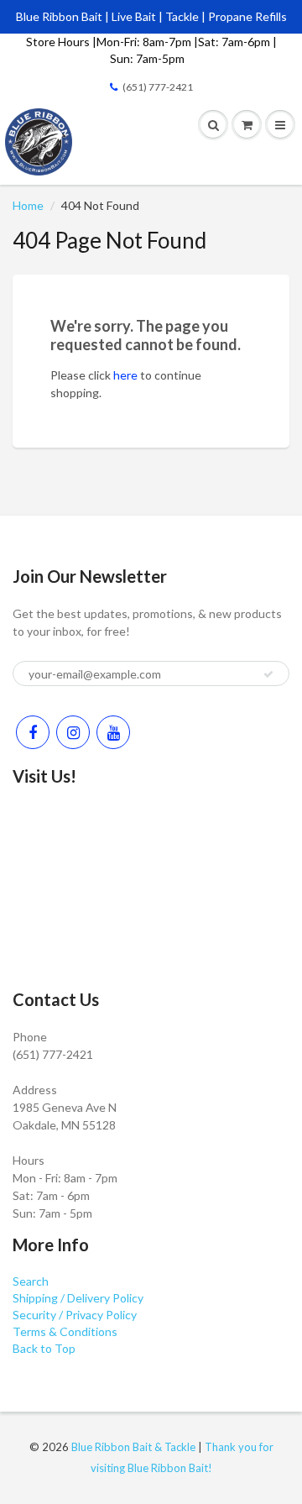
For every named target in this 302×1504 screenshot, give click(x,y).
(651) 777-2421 (157, 87)
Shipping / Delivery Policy (78, 1298)
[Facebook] (32, 732)
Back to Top (44, 1348)
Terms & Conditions (65, 1331)
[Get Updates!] (268, 674)
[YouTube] (113, 732)
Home (28, 205)
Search (31, 1281)
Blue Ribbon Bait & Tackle (133, 1447)
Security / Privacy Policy (75, 1314)
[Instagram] (73, 732)
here (125, 375)
